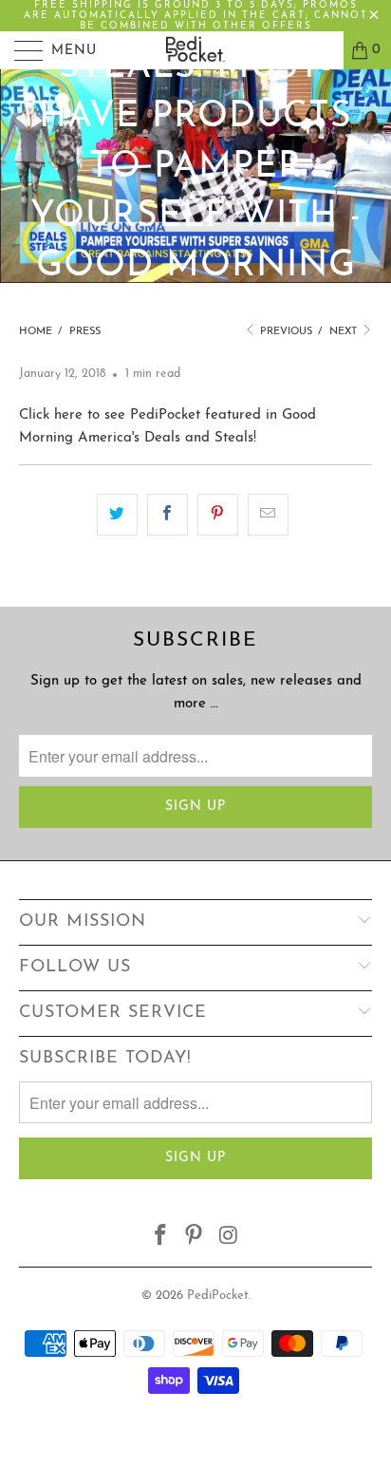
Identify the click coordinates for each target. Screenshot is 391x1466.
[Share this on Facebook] (167, 515)
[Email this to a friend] (268, 515)
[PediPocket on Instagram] (228, 1238)
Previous (284, 332)
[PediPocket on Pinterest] (194, 1238)
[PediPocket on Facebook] (160, 1238)
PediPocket (218, 1295)
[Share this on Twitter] (117, 515)
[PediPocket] (195, 50)
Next (344, 332)
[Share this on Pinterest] (217, 515)
